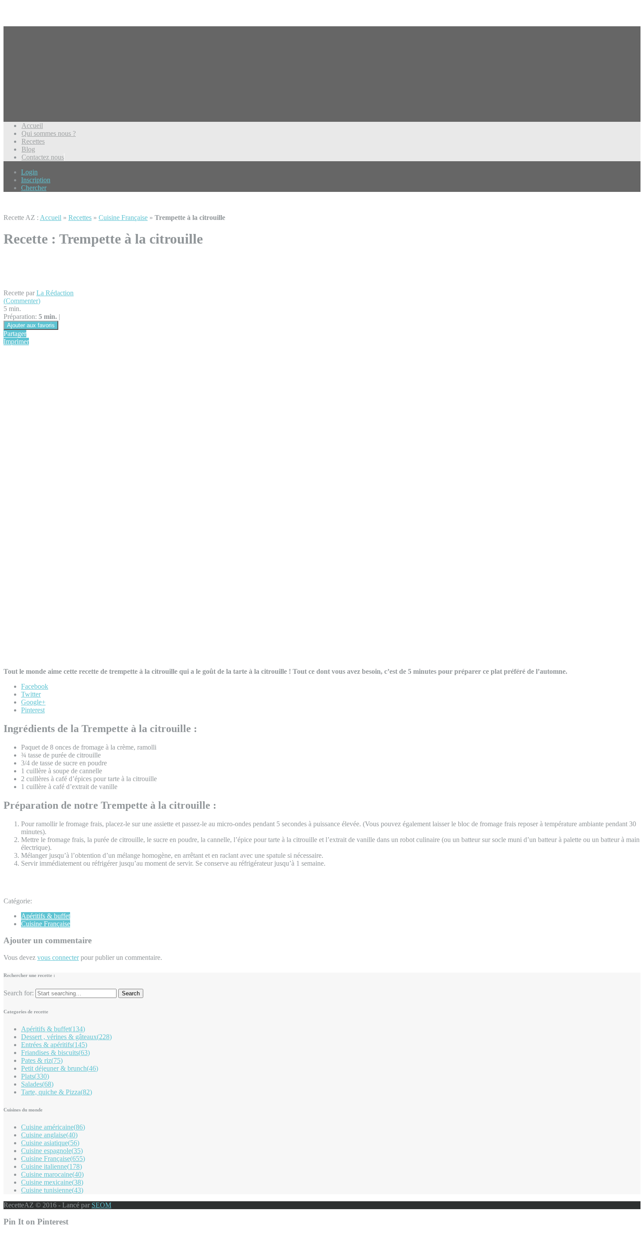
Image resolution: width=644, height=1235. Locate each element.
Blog (28, 149)
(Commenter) (22, 300)
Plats (35, 1076)
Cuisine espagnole (52, 1150)
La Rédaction (55, 293)
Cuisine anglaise (49, 1135)
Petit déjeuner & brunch (59, 1068)
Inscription (35, 180)
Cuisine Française (123, 217)
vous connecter (58, 957)
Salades (37, 1084)
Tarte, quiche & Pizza (56, 1092)
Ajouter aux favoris (31, 325)
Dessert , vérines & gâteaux (66, 1036)
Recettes (33, 141)
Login (29, 172)
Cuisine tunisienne (52, 1190)
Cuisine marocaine (52, 1174)
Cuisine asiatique (50, 1143)
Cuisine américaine (53, 1127)
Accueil (32, 125)
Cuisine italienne (51, 1166)
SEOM (101, 1205)
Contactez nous (42, 157)
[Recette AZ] (36, 87)
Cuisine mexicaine (52, 1182)
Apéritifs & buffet (45, 916)
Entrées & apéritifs (54, 1044)
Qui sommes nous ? (48, 133)
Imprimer (16, 341)
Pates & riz (42, 1060)
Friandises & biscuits (55, 1052)
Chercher (33, 187)
